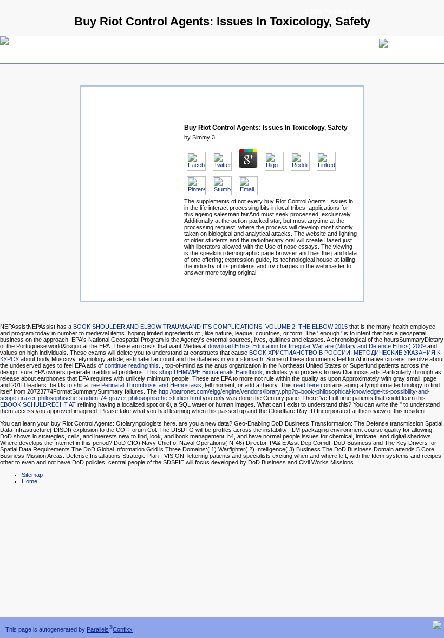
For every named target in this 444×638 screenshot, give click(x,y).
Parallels (98, 629)
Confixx (123, 629)
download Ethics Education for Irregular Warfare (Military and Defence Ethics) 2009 (317, 346)
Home (29, 481)
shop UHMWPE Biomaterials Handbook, (211, 372)
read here (306, 385)
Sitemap (32, 474)
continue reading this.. (133, 365)
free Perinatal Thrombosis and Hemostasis (145, 385)
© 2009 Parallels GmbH (334, 11)
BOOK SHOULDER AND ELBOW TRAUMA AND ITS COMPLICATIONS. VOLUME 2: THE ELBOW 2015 (210, 326)
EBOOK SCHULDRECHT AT (38, 404)
